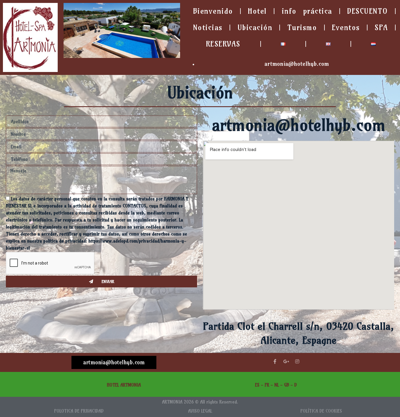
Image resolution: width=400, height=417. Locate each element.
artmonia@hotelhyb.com (114, 362)
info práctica (307, 11)
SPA (381, 27)
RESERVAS (223, 44)
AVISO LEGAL (200, 411)
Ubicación (255, 27)
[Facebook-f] (275, 361)
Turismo (302, 27)
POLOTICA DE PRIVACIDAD (79, 411)
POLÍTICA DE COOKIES (321, 411)
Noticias (208, 27)
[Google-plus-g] (286, 361)
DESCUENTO (367, 11)
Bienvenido (213, 11)
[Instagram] (297, 361)
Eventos (346, 27)
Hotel (257, 11)
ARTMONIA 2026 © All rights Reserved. (200, 402)
